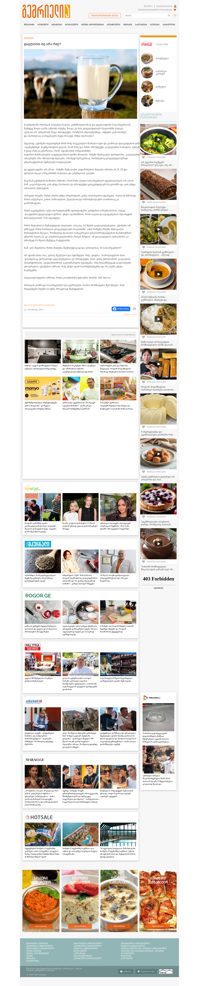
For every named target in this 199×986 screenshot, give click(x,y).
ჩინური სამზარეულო (86, 948)
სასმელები (32, 961)
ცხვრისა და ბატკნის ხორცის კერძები (142, 951)
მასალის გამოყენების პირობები (39, 305)
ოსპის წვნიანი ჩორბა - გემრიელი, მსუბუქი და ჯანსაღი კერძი (154, 300)
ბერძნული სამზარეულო (88, 946)
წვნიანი (30, 958)
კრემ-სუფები (33, 951)
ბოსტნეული (127, 953)
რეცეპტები (41, 926)
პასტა (29, 956)
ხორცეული (80, 951)
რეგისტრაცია (164, 6)
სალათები (79, 953)
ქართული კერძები (37, 943)
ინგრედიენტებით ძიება (104, 15)
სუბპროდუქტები (83, 956)
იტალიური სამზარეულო (88, 943)
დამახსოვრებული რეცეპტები (155, 10)
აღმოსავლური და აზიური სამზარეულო (144, 948)
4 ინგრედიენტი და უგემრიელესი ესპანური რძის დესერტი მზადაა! (157, 434)
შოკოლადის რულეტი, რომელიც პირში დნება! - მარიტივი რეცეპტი (155, 210)
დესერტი (126, 956)
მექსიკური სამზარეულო (40, 948)
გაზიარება (123, 309)
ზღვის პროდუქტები (37, 953)
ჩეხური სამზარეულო (133, 946)
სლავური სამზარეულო (39, 946)
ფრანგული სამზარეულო (135, 943)
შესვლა (148, 6)
